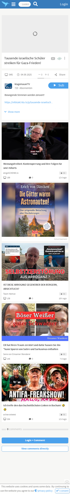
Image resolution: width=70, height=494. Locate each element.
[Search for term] (35, 4)
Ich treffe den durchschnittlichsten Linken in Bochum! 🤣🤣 (34, 407)
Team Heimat (9, 294)
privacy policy (45, 490)
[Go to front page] (6, 4)
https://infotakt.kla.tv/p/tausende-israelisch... (29, 102)
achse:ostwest (9, 414)
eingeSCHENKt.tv (11, 173)
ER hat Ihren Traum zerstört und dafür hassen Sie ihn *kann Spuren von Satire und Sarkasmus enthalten (31, 347)
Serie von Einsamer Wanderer (16, 354)
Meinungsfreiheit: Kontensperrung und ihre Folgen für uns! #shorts (32, 166)
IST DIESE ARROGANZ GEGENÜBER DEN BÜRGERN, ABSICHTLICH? (30, 287)
